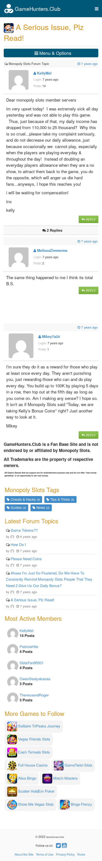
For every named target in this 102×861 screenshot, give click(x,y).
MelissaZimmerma (51, 250)
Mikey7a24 (50, 336)
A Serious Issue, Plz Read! (32, 599)
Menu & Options (54, 53)
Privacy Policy (65, 854)
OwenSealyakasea (35, 678)
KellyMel (43, 73)
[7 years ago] (49, 63)
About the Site (24, 854)
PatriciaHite (29, 646)
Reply (90, 219)
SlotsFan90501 (32, 662)
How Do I (18, 544)
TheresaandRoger (34, 694)
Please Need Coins (26, 558)
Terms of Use (44, 854)
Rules (81, 854)
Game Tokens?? (24, 530)
